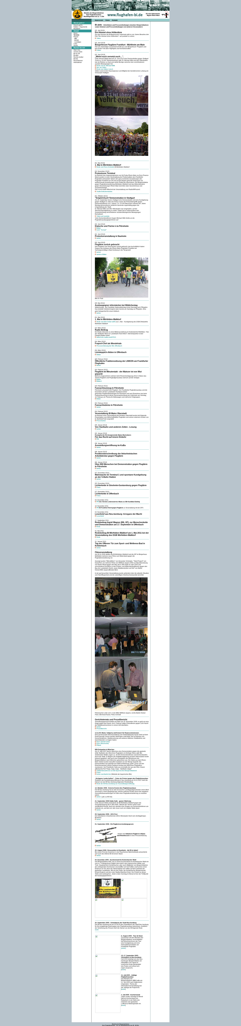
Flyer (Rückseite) (103, 743)
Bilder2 (99, 381)
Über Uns (77, 50)
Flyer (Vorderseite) (103, 742)
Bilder (99, 228)
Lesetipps (77, 42)
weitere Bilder (102, 254)
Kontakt (115, 20)
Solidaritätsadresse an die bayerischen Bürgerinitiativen (117, 771)
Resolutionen (78, 61)
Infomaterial (78, 62)
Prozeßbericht (102, 729)
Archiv (76, 45)
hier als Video (101, 67)
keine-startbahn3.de (104, 774)
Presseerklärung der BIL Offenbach (109, 346)
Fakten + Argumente (80, 27)
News (75, 33)
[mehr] (123, 948)
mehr (97, 930)
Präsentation (101, 421)
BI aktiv (76, 55)
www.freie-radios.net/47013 (106, 337)
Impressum (99, 20)
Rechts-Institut (78, 57)
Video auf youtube (103, 216)
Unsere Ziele (78, 52)
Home (107, 20)
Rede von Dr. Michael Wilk (106, 66)
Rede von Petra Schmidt (105, 167)
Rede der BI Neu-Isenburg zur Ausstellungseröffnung (115, 784)
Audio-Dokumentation (104, 191)
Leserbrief (100, 516)
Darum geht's (78, 25)
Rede (98, 527)
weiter (99, 238)
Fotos (99, 487)
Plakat (99, 745)
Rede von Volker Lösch (105, 69)
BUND (76, 40)
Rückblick (77, 29)
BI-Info (76, 59)
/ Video (98, 50)
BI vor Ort (77, 53)
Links (75, 44)
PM (98, 439)
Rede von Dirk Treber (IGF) (106, 322)
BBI (75, 38)
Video (99, 38)
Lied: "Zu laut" (102, 230)
